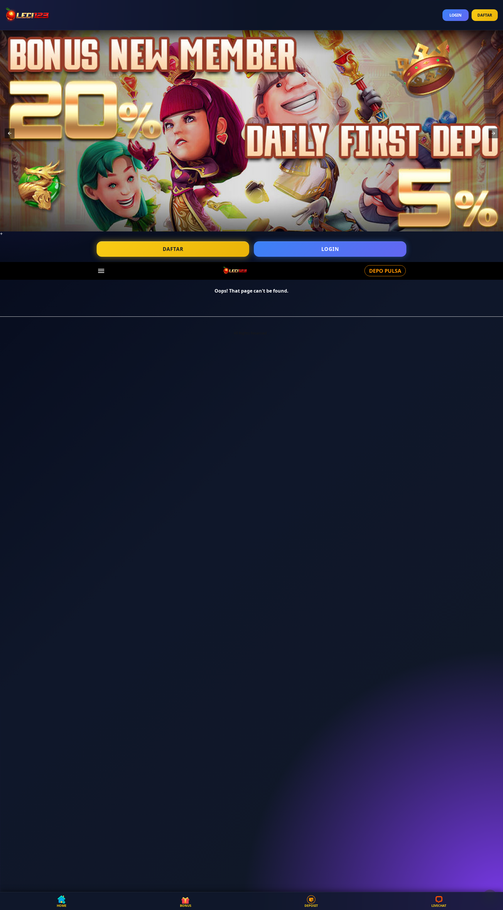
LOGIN (455, 15)
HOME (61, 905)
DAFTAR (484, 15)
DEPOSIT (311, 905)
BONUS (185, 905)
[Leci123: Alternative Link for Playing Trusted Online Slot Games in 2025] (235, 270)
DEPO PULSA (385, 270)
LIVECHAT (438, 905)
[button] (10, 133)
